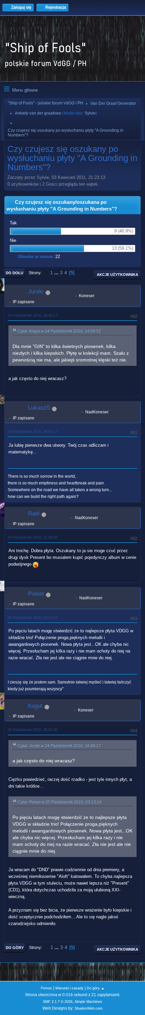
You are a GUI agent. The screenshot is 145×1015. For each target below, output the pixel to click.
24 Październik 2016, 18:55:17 (32, 432)
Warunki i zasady (69, 988)
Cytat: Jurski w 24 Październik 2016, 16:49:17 (59, 745)
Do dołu (14, 273)
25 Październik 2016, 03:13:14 (32, 617)
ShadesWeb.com (89, 1008)
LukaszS (39, 408)
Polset (36, 594)
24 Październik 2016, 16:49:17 (32, 315)
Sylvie (90, 113)
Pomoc (46, 988)
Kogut (35, 706)
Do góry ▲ (96, 988)
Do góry (15, 948)
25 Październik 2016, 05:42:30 (32, 730)
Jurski (36, 291)
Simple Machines (88, 1002)
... (57, 272)
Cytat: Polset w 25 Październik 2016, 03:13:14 (60, 802)
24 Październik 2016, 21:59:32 (32, 537)
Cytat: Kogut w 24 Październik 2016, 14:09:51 (59, 331)
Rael (33, 513)
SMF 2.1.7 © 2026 (57, 1002)
